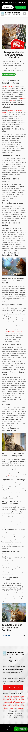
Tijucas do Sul (12, 708)
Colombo (5, 702)
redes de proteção (8, 86)
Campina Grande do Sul (10, 699)
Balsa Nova (15, 698)
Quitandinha (5, 708)
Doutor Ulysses (15, 702)
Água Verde (19, 332)
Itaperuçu (9, 704)
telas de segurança (7, 475)
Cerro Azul (18, 701)
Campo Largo (6, 701)
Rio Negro (7, 707)
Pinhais (4, 705)
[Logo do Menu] (11, 14)
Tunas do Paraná (19, 708)
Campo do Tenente (20, 699)
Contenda (9, 702)
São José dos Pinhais (14, 707)
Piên (21, 704)
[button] (24, 13)
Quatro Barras (15, 705)
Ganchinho (23, 98)
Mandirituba (16, 704)
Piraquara (9, 705)
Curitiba (12, 100)
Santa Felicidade (9, 332)
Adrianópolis (9, 696)
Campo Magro (12, 701)
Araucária (11, 698)
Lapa (12, 704)
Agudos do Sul (16, 696)
